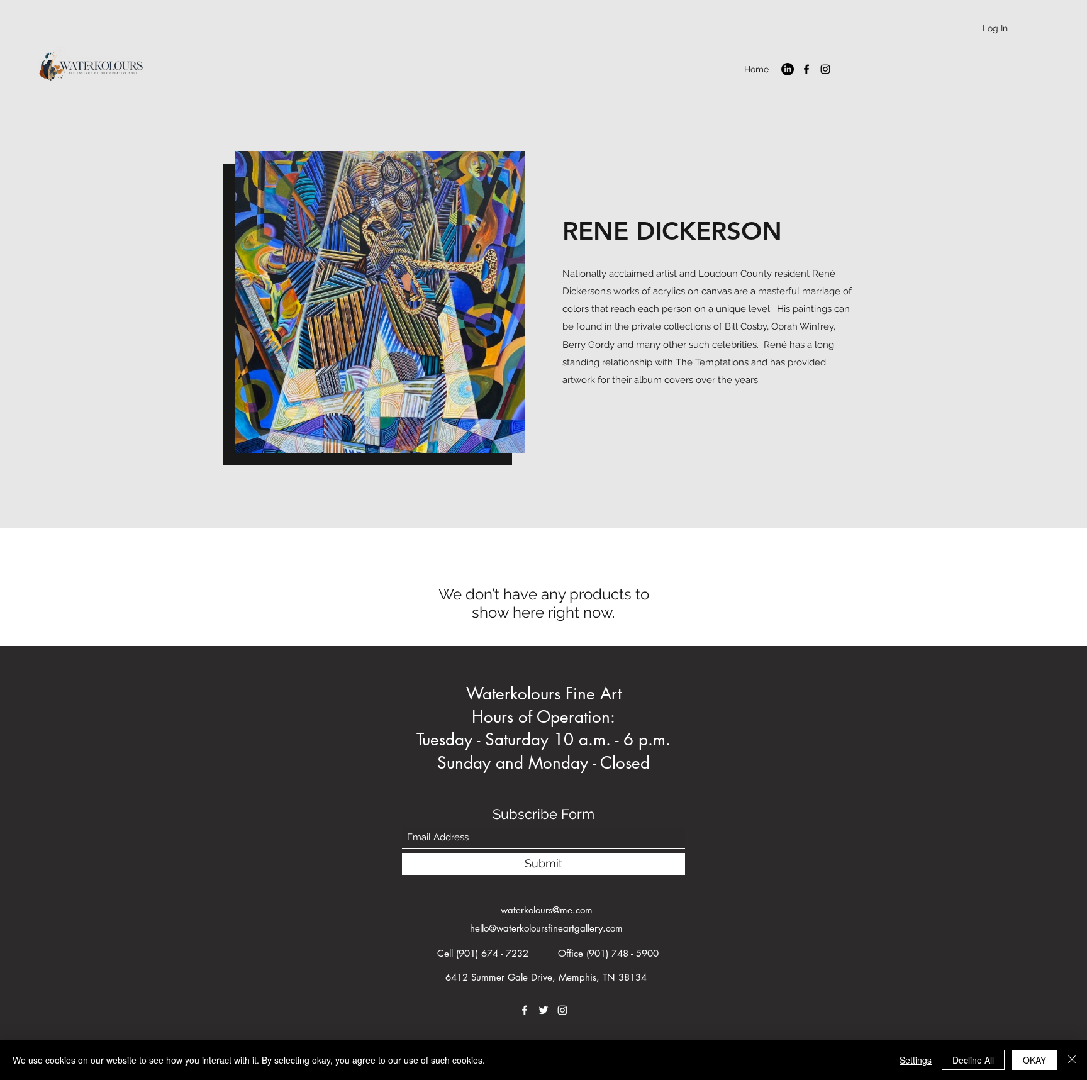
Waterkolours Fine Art (544, 693)
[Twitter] (543, 1010)
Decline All (973, 1060)
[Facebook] (806, 69)
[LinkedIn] (787, 69)
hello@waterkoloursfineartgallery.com (546, 928)
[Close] (1071, 1060)
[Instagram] (825, 69)
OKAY (1034, 1060)
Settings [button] (916, 1060)
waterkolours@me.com (547, 910)
